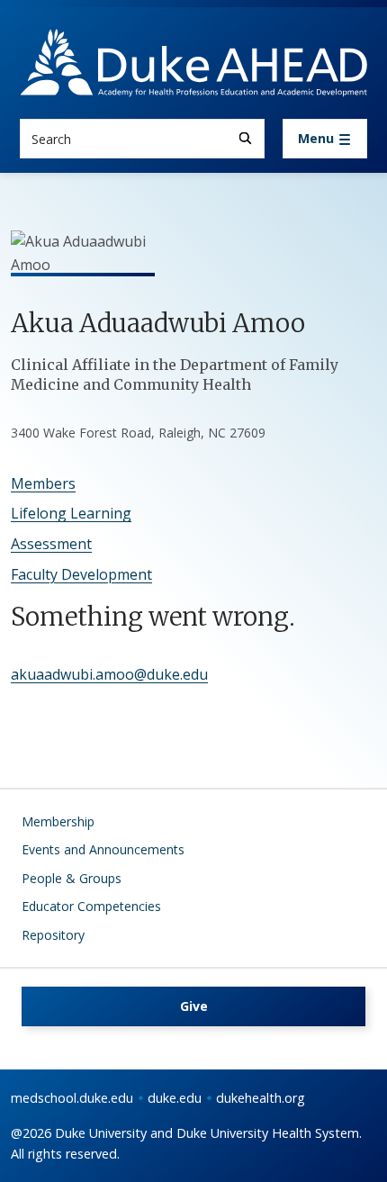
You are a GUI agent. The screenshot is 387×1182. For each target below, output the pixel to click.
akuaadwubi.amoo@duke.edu (109, 674)
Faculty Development (81, 574)
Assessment (51, 544)
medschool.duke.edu (72, 1097)
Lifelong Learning (71, 513)
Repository (53, 934)
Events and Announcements (103, 849)
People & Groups (72, 878)
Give (194, 1006)
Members (43, 483)
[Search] (245, 138)
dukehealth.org (260, 1097)
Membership (58, 821)
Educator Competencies (91, 906)
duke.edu (175, 1097)
